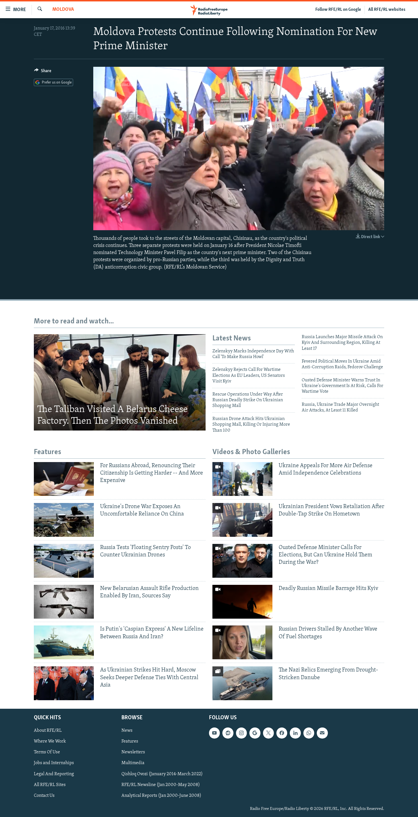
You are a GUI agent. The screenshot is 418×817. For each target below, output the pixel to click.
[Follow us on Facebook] (281, 733)
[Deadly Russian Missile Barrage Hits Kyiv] (242, 602)
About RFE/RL (48, 731)
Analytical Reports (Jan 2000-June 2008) (161, 795)
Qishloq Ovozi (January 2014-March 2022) (162, 774)
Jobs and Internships (54, 763)
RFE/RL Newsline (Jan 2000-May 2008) (160, 785)
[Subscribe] (322, 733)
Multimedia (132, 763)
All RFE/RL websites (386, 9)
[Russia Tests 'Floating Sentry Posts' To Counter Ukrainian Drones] (64, 561)
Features (129, 741)
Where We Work (50, 741)
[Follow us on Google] (254, 733)
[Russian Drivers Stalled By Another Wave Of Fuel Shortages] (242, 642)
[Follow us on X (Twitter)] (268, 733)
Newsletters (133, 752)
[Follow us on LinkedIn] (295, 733)
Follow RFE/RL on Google (338, 9)
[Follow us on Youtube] (214, 733)
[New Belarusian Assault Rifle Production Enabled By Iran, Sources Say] (64, 602)
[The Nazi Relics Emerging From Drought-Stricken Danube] (242, 683)
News (127, 731)
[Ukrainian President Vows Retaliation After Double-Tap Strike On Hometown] (242, 520)
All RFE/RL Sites (50, 785)
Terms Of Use (47, 752)
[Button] (42, 72)
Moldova (63, 9)
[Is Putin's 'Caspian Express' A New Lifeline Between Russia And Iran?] (64, 642)
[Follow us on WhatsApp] (308, 733)
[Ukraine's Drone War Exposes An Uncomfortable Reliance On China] (64, 520)
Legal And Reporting (54, 774)
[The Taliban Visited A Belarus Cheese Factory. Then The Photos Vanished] (120, 382)
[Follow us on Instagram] (241, 733)
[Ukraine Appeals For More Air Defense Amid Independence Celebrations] (242, 479)
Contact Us (44, 795)
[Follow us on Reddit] (227, 733)
